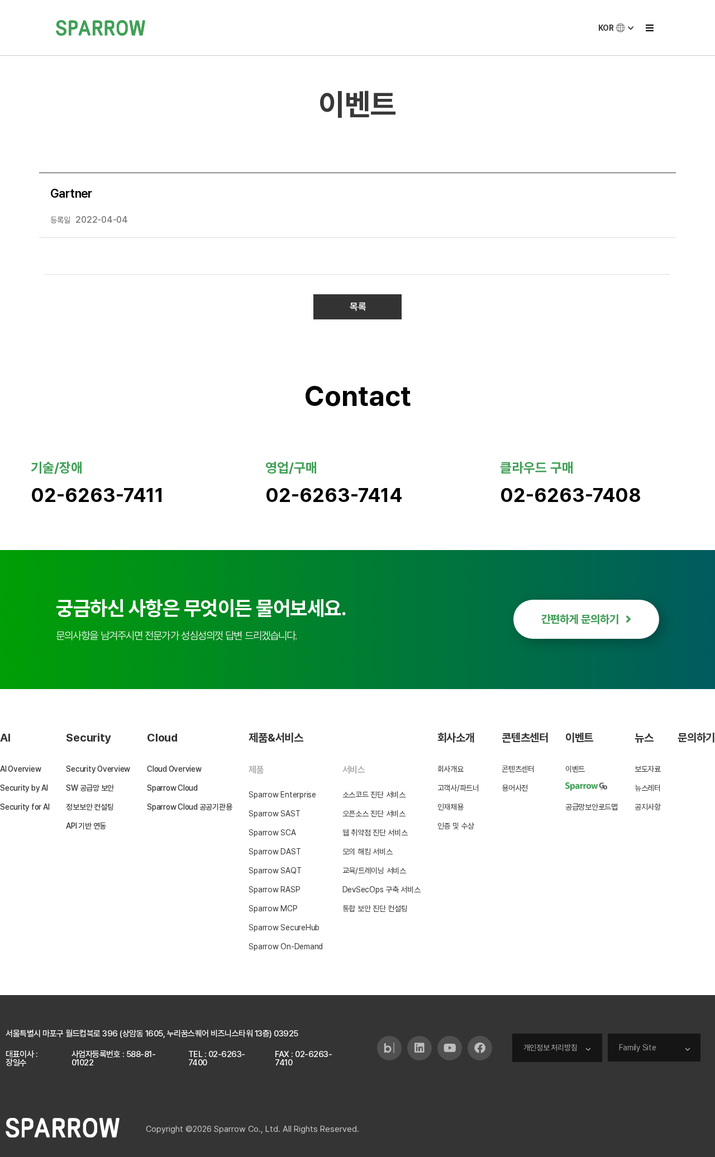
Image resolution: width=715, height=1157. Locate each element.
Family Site (637, 1047)
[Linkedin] (419, 1048)
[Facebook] (480, 1048)
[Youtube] (449, 1048)
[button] (649, 27)
